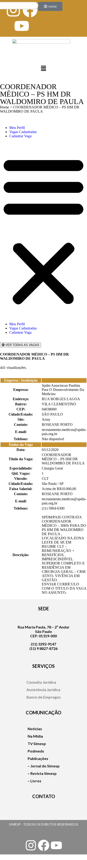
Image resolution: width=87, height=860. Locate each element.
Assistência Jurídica (43, 689)
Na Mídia (35, 736)
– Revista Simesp (42, 773)
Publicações (38, 758)
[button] (43, 69)
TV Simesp (37, 743)
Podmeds (36, 751)
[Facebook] (43, 845)
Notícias (35, 728)
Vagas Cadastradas (23, 132)
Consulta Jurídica (41, 682)
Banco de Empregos (43, 697)
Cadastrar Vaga (20, 136)
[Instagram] (31, 845)
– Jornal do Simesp (44, 766)
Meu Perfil (17, 128)
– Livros (34, 781)
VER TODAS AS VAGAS (21, 345)
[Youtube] (21, 26)
